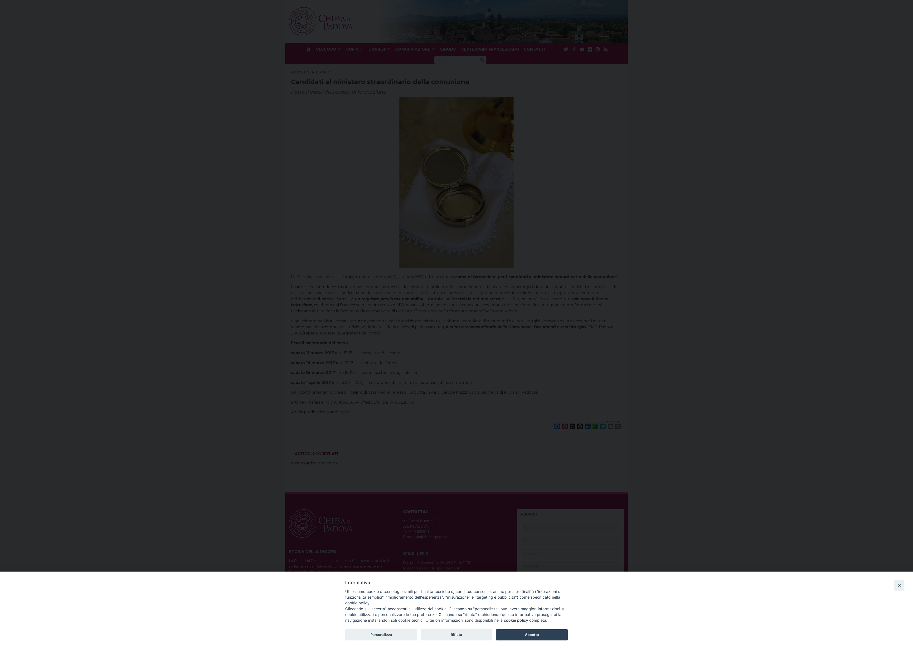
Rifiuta (456, 635)
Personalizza (381, 635)
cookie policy (516, 620)
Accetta (532, 635)
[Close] (899, 585)
